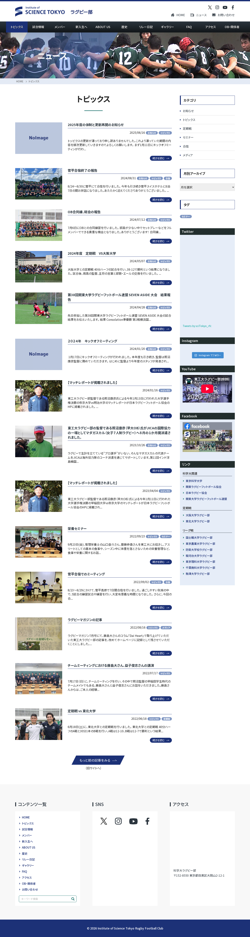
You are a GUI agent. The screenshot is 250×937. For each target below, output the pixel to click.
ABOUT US (103, 27)
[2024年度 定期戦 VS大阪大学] (38, 266)
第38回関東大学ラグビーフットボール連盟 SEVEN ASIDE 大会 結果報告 (119, 297)
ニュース (201, 15)
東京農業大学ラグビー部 (200, 543)
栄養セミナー (77, 528)
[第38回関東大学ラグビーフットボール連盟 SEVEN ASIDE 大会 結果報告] (38, 308)
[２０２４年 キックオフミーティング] (38, 354)
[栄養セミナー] (38, 542)
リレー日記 (146, 27)
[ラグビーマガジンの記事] (38, 633)
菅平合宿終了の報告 (82, 170)
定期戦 (166, 718)
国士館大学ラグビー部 (199, 537)
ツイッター (107, 821)
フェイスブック (143, 821)
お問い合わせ (226, 15)
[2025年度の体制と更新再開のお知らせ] (38, 138)
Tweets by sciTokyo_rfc (197, 326)
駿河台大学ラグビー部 (199, 556)
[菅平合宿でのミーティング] (38, 587)
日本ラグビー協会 (196, 493)
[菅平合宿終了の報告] (38, 183)
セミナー (166, 536)
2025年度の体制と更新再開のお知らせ (96, 124)
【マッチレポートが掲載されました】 (92, 382)
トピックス (17, 27)
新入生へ (81, 27)
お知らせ (152, 132)
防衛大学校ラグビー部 (199, 550)
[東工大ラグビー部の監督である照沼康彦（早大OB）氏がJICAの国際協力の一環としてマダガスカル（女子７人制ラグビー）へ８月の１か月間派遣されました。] (38, 441)
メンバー (60, 27)
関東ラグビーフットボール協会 (203, 487)
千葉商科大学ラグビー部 (200, 568)
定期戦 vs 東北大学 (82, 710)
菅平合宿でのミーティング (86, 574)
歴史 (124, 27)
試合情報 (38, 27)
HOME (180, 15)
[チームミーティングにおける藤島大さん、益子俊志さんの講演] (38, 678)
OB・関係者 (232, 27)
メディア (166, 627)
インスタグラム (122, 821)
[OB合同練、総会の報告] (38, 225)
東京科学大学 (194, 481)
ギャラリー (167, 27)
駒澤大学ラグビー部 (198, 574)
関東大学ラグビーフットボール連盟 (206, 499)
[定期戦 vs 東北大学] (38, 724)
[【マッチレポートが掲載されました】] (38, 396)
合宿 (168, 178)
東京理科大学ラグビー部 (200, 561)
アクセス (210, 27)
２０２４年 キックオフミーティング (92, 341)
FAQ (189, 27)
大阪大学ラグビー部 (198, 515)
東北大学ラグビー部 (198, 521)
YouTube (133, 821)
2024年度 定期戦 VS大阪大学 (92, 253)
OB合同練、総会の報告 (84, 211)
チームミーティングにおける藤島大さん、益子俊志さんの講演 (111, 665)
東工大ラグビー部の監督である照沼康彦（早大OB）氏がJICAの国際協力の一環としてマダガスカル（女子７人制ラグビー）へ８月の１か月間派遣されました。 (119, 432)
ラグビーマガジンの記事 (85, 619)
